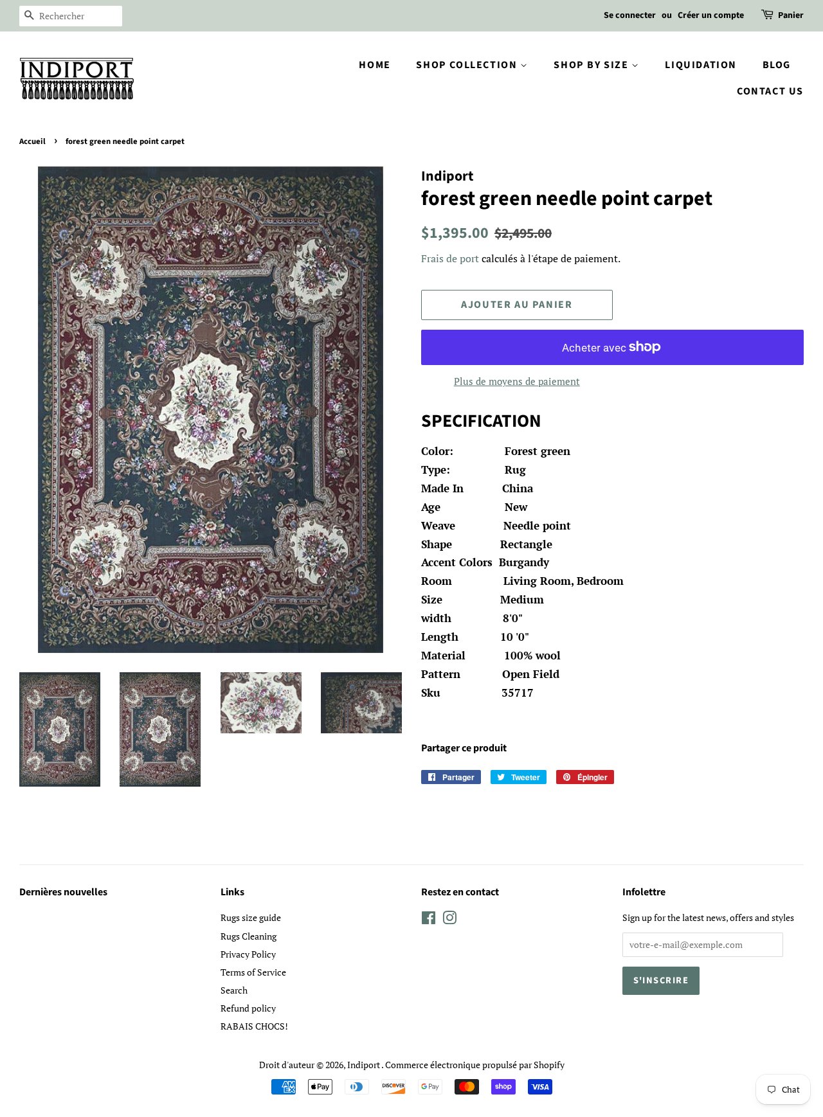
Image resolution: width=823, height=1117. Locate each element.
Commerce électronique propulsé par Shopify (475, 1065)
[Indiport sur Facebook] (428, 920)
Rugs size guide (251, 917)
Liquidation (701, 65)
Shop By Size (592, 65)
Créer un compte (711, 15)
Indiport (364, 1065)
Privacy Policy (248, 954)
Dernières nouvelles (63, 892)
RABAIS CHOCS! (254, 1026)
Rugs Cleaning (248, 936)
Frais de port (450, 258)
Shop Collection (468, 65)
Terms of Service (253, 972)
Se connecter (630, 15)
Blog (777, 65)
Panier (791, 15)
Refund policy (248, 1008)
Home (374, 65)
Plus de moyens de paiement (517, 381)
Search (234, 990)
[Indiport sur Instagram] (449, 920)
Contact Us (770, 91)
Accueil (32, 141)
